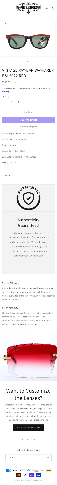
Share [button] (7, 175)
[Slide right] (35, 62)
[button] (3, 8)
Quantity (5, 96)
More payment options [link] (28, 127)
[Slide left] (22, 62)
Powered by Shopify (36, 480)
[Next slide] (35, 440)
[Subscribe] (48, 457)
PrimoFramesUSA (25, 480)
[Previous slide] (22, 440)
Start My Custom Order (28, 427)
